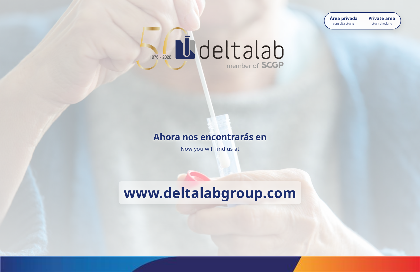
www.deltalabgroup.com (210, 192)
